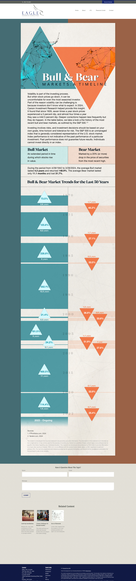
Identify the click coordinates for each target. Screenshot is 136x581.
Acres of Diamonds (56, 523)
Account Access (108, 2)
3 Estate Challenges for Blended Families (42, 524)
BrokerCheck (88, 570)
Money (47, 579)
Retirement (48, 569)
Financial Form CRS (66, 568)
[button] (76, 10)
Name (23, 470)
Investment (48, 571)
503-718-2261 (27, 2)
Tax (46, 577)
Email (70, 470)
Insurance (47, 575)
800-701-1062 (30, 571)
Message (24, 481)
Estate (47, 573)
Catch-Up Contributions (27, 523)
